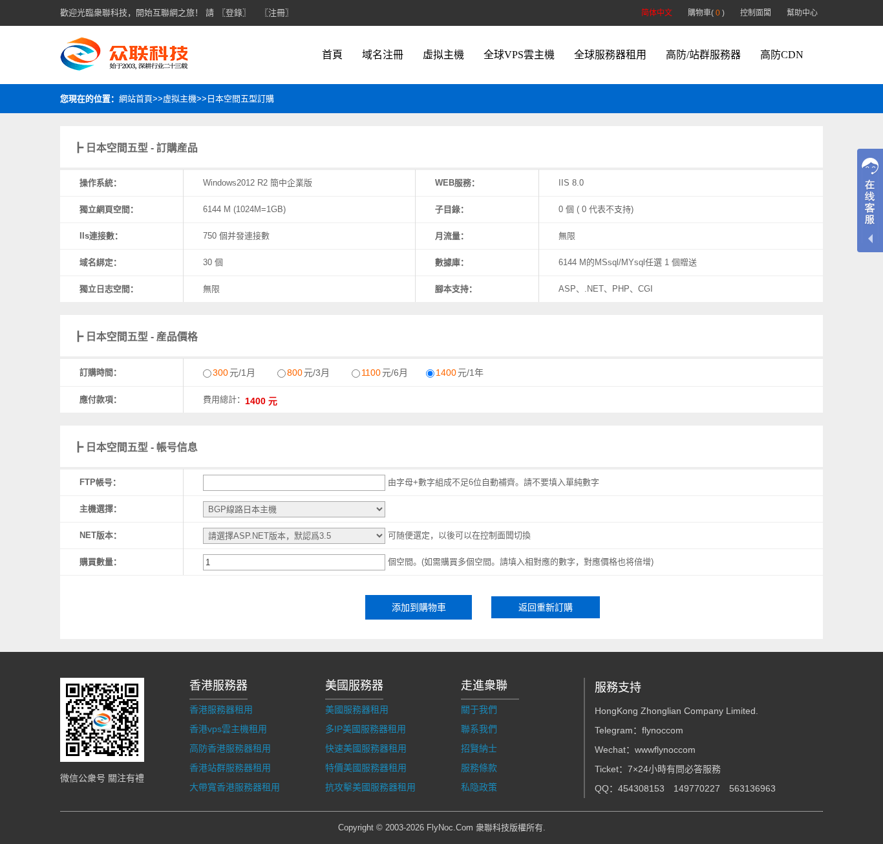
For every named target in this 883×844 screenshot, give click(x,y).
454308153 (641, 788)
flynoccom (662, 730)
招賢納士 (479, 748)
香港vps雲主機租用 (228, 729)
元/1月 (234, 372)
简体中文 (656, 12)
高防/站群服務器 (703, 54)
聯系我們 (479, 729)
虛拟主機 (443, 54)
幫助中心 (802, 12)
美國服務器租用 (356, 709)
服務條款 (479, 768)
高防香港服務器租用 (230, 748)
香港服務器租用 (221, 709)
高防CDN (781, 54)
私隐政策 (479, 787)
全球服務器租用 (610, 54)
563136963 (752, 788)
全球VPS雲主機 (519, 54)
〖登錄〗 (234, 12)
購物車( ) (706, 12)
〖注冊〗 (276, 12)
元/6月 (384, 372)
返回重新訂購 (545, 607)
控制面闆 (755, 12)
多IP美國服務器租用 (365, 729)
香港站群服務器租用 (230, 768)
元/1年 (460, 372)
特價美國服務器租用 (366, 768)
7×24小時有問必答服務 (674, 769)
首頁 (332, 54)
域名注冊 (382, 54)
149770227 (697, 788)
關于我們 (479, 709)
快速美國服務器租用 (366, 748)
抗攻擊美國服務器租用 (370, 787)
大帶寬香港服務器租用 (234, 787)
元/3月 (308, 372)
